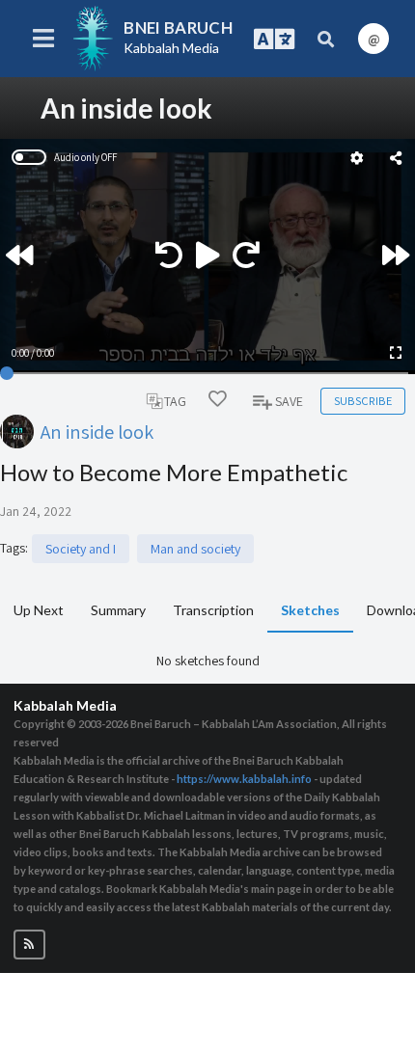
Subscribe (363, 400)
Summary (118, 610)
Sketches (310, 610)
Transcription (213, 610)
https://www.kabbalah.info (244, 778)
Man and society (195, 548)
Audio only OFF (85, 157)
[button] (29, 944)
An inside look (97, 431)
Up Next (39, 610)
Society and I (80, 548)
